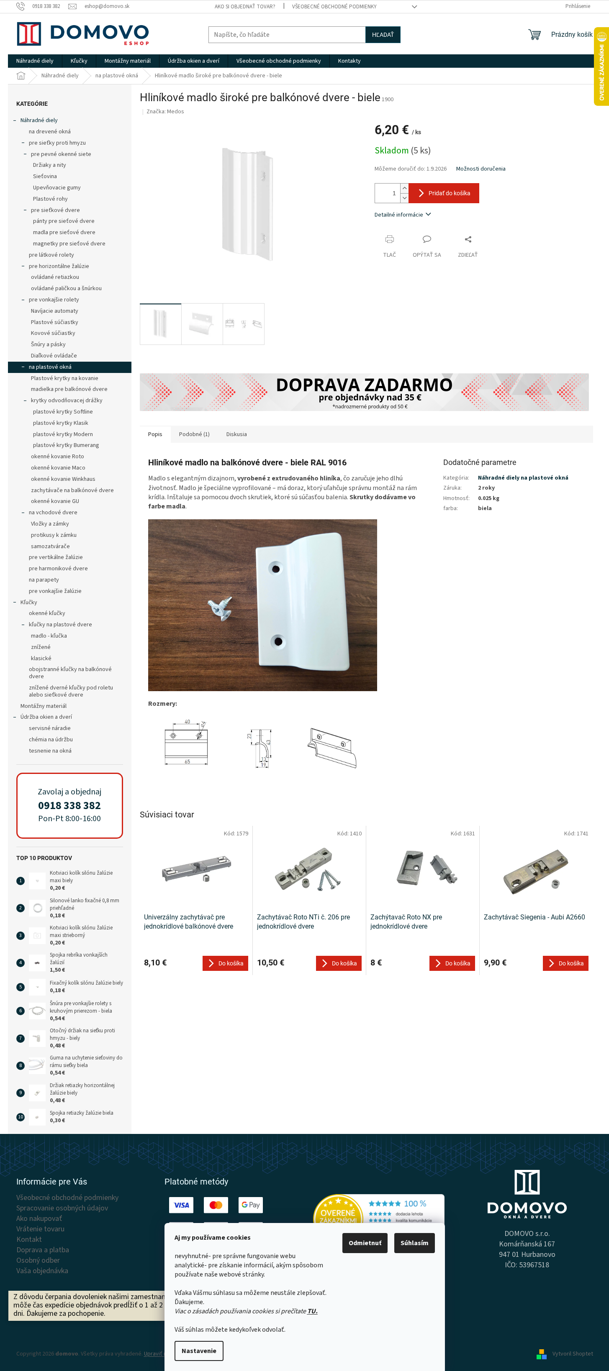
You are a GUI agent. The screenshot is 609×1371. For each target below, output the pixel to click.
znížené (41, 647)
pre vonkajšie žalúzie (55, 591)
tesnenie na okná (50, 751)
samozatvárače (50, 546)
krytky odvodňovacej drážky (67, 400)
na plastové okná (50, 367)
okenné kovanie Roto (57, 456)
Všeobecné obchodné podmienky (334, 6)
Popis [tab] (155, 434)
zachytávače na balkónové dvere (72, 490)
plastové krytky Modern (63, 434)
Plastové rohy (50, 199)
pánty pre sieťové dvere (64, 221)
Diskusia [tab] (236, 434)
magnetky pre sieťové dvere (69, 244)
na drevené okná (50, 132)
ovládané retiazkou (55, 277)
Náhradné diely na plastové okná (523, 478)
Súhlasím (415, 1243)
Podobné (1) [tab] (194, 434)
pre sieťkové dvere (55, 210)
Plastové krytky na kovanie (64, 378)
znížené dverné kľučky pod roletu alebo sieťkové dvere (71, 691)
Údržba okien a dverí (46, 717)
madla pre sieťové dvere (64, 232)
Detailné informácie (399, 215)
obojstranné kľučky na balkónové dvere (70, 673)
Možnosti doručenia (481, 169)
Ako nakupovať (39, 1219)
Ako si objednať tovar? (245, 6)
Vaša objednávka (42, 1271)
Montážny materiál (44, 706)
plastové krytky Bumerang (66, 445)
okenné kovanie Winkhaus (63, 479)
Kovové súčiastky (53, 333)
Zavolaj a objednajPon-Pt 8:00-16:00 (69, 805)
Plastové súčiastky (54, 322)
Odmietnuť (365, 1243)
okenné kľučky (47, 613)
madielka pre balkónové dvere (69, 389)
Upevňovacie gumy (57, 188)
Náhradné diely (39, 120)
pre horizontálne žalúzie (59, 266)
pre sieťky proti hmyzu (57, 143)
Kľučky (29, 602)
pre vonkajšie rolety (54, 300)
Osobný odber (38, 1261)
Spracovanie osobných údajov (62, 1208)
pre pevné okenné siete (61, 154)
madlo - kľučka (49, 636)
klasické (41, 658)
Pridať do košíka (449, 193)
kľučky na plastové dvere (60, 624)
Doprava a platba (42, 1250)
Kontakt (29, 1240)
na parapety (44, 580)
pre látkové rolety (51, 255)
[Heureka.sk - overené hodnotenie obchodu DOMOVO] (379, 1219)
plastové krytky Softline (63, 412)
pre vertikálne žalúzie (56, 557)
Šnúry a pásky (48, 344)
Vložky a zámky (50, 524)
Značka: (165, 111)
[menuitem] (35, 61)
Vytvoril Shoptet (572, 1354)
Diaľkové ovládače (54, 356)
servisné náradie (50, 728)
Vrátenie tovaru (40, 1229)
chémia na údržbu (51, 739)
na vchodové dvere (53, 512)
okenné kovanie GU (55, 501)
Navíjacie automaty (54, 311)
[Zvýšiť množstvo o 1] (404, 188)
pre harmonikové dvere (58, 568)
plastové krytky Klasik (60, 423)
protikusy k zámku (54, 535)
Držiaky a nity (49, 165)
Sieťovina (45, 176)
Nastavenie (199, 1351)
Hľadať (383, 34)
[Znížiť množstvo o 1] (404, 198)
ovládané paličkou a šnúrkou (66, 288)
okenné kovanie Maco (58, 468)
